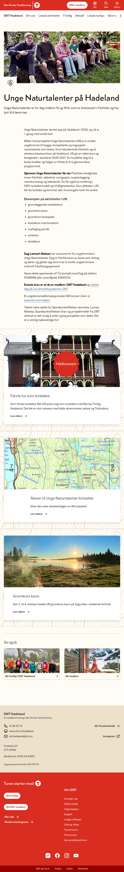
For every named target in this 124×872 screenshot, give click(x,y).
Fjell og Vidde (71, 824)
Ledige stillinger (72, 819)
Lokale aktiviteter (49, 16)
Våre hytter (114, 16)
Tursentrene (71, 829)
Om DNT (70, 790)
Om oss (30, 16)
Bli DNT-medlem (15, 807)
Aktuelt (79, 16)
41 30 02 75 (15, 726)
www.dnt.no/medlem (37, 300)
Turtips (58, 868)
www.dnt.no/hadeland (21, 731)
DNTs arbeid (71, 804)
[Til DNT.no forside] (21, 5)
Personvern (70, 835)
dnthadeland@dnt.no (21, 736)
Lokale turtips (95, 16)
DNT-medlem (77, 5)
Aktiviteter (83, 868)
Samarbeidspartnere (75, 840)
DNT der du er (42, 868)
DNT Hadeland (13, 16)
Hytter (70, 868)
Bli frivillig (12, 795)
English (68, 814)
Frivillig (67, 16)
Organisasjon (71, 809)
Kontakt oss (71, 798)
